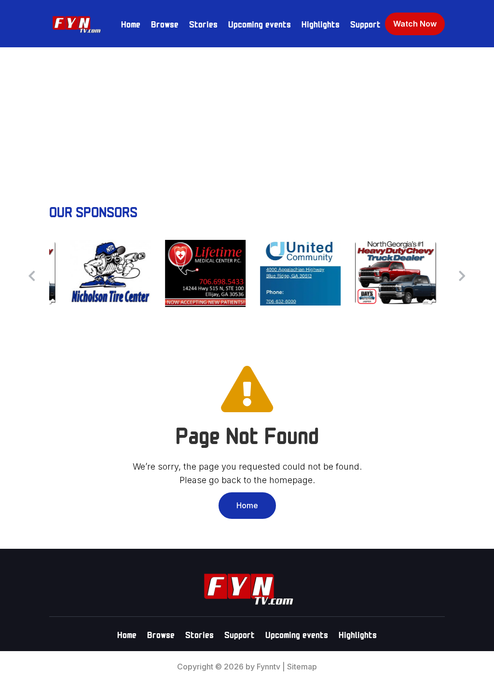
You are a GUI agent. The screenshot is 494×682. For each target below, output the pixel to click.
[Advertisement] (247, 119)
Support (365, 23)
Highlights (321, 23)
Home (130, 23)
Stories (203, 23)
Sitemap (302, 666)
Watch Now (415, 23)
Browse (164, 23)
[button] (462, 276)
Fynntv (268, 666)
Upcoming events (259, 23)
